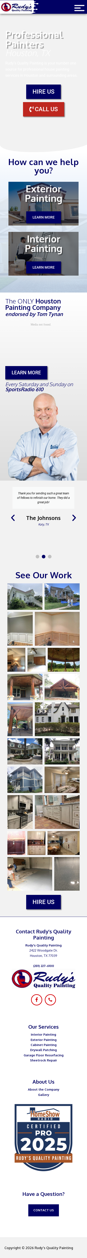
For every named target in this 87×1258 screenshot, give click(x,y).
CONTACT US (43, 1210)
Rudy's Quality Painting (20, 7)
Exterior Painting (44, 1040)
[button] (13, 518)
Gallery (43, 1095)
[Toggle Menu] (79, 8)
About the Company (43, 1089)
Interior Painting (43, 1034)
